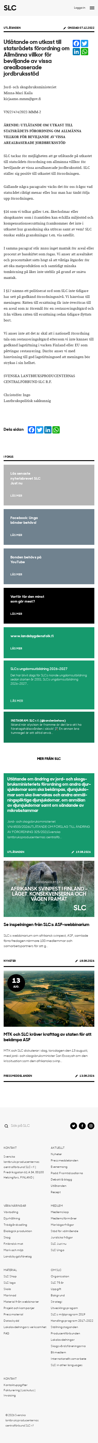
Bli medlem (58, 1352)
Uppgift (56, 1289)
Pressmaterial (13, 1314)
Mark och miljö (13, 1250)
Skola (7, 1289)
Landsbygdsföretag (18, 1256)
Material (10, 1270)
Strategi (56, 1302)
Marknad (10, 1295)
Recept (56, 1192)
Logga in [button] (79, 8)
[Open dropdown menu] (92, 8)
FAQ (6, 1333)
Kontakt (10, 1148)
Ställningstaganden (64, 1327)
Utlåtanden (12, 28)
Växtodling (11, 1212)
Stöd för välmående (64, 1231)
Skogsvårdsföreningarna (68, 1346)
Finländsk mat (13, 1244)
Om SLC (56, 1270)
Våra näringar (15, 1206)
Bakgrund (58, 1295)
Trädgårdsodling (15, 1225)
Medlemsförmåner (64, 1218)
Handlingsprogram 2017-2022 (72, 1321)
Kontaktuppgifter (16, 1385)
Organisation (60, 1276)
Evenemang (59, 1167)
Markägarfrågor (62, 1225)
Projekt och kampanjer (19, 1308)
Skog (7, 1237)
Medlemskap (60, 1212)
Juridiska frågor (62, 1237)
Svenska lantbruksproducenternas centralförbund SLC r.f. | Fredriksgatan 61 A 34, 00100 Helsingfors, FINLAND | (24, 1167)
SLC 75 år (57, 1283)
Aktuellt (57, 1148)
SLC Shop (10, 1276)
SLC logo (9, 1283)
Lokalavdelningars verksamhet (25, 1327)
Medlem (57, 1206)
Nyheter (10, 961)
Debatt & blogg (61, 1179)
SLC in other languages (67, 1365)
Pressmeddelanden (18, 1076)
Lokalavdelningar (63, 1340)
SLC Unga (57, 1250)
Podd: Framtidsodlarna (67, 1173)
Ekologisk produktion (18, 1231)
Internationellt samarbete (68, 1359)
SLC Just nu (59, 1244)
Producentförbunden (65, 1333)
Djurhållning (12, 1218)
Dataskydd (11, 1321)
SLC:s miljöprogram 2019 (68, 1314)
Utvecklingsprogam (64, 1308)
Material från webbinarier (21, 1302)
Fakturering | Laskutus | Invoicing (19, 1393)
